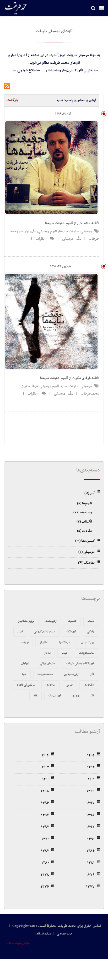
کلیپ (65, 653)
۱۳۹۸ (45, 791)
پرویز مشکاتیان (26, 621)
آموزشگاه (71, 631)
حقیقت (74, 386)
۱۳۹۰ (45, 839)
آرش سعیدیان (71, 674)
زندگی (90, 631)
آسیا (24, 674)
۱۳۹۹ (91, 791)
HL (35, 695)
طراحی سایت (22, 943)
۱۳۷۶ (45, 886)
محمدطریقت (90, 394)
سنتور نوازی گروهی (44, 631)
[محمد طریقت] (16, 9)
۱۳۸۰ (45, 862)
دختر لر (44, 642)
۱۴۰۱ (91, 779)
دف (33, 231)
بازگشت (12, 100)
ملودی (75, 695)
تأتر (92, 695)
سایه (64, 386)
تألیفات (84, 522)
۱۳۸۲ (45, 851)
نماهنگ (86, 563)
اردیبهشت (51, 621)
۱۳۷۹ (90, 875)
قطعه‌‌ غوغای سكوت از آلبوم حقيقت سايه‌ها (69, 378)
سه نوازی (50, 684)
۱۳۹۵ (90, 815)
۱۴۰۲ (45, 767)
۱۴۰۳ (91, 767)
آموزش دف (54, 695)
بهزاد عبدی (87, 642)
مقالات (84, 531)
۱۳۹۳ (90, 827)
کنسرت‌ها (85, 541)
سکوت (25, 386)
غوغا (35, 386)
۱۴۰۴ (45, 755)
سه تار (47, 653)
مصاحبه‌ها (82, 512)
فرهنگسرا (64, 642)
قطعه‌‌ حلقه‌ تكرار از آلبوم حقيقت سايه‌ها (72, 223)
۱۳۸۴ (91, 851)
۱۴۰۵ (91, 755)
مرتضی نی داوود (26, 684)
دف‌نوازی (89, 684)
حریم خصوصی (65, 933)
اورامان (25, 663)
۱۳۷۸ (45, 875)
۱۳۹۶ (45, 803)
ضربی (69, 684)
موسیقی (86, 231)
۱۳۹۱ (91, 839)
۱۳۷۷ (90, 886)
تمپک (91, 621)
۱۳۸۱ (91, 862)
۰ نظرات (41, 239)
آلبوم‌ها (84, 503)
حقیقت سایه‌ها (69, 231)
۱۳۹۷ (90, 803)
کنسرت (72, 621)
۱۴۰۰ (45, 779)
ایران (20, 631)
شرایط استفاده (43, 933)
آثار (89, 493)
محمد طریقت (45, 674)
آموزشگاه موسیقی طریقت (80, 663)
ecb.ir (10, 943)
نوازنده (24, 231)
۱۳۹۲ (45, 827)
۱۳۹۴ (45, 815)
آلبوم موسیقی (47, 231)
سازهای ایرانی (47, 663)
